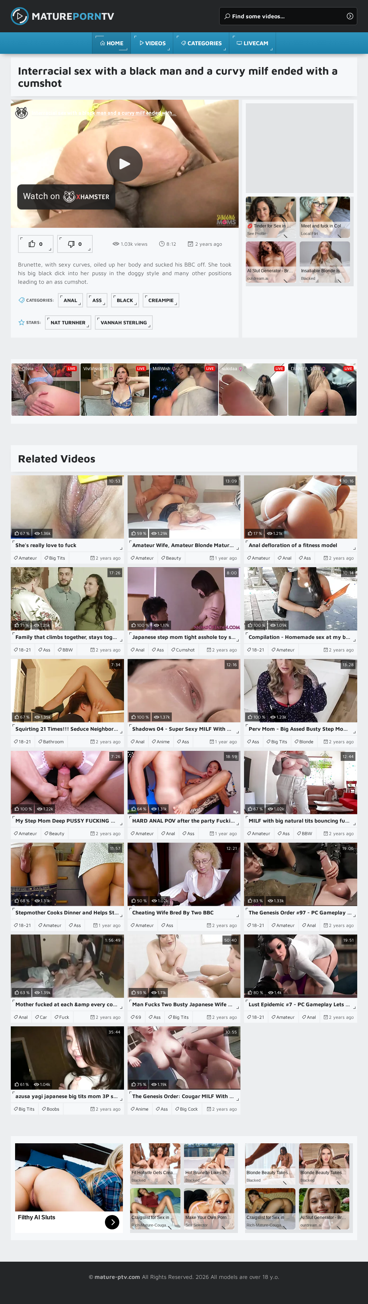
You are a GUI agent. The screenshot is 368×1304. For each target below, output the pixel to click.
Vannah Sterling (124, 322)
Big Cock (189, 1109)
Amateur (28, 558)
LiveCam (256, 43)
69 (138, 1017)
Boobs (53, 1109)
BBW (68, 650)
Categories (205, 43)
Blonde (306, 741)
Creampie (161, 300)
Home (115, 43)
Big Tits (57, 558)
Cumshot (185, 650)
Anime (163, 741)
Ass (97, 300)
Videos (155, 43)
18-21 (25, 650)
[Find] (350, 16)
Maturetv (73, 16)
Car (43, 1017)
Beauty (173, 558)
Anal (70, 300)
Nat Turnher (68, 322)
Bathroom (53, 741)
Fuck (64, 1017)
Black (125, 300)
